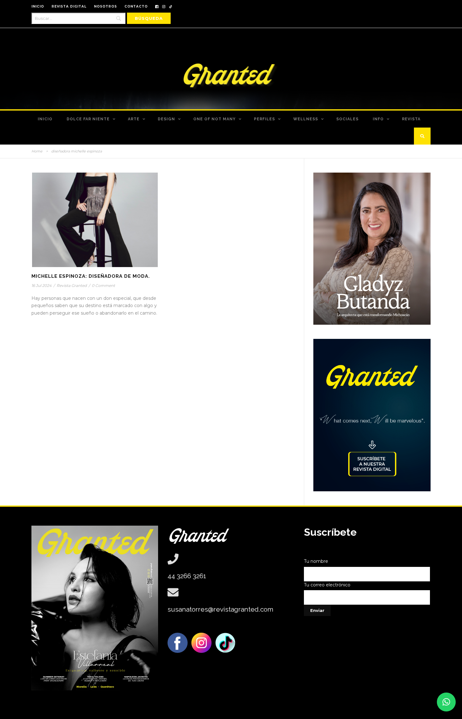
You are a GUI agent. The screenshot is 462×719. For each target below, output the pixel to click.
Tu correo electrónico (327, 585)
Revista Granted (72, 285)
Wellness (305, 119)
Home (36, 151)
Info (378, 119)
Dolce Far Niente (88, 119)
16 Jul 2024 (41, 285)
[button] (446, 702)
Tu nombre (316, 561)
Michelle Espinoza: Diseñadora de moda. (90, 276)
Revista (411, 119)
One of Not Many (214, 119)
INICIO (37, 6)
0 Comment (103, 285)
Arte (134, 119)
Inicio (45, 119)
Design (166, 119)
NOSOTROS (105, 6)
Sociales (347, 119)
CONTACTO (136, 6)
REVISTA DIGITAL (69, 6)
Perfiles (264, 119)
